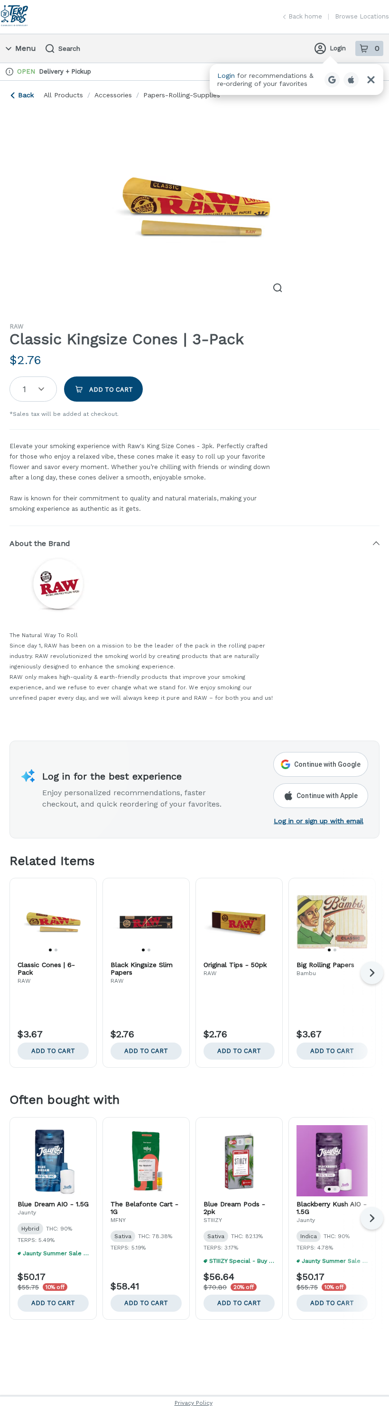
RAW (16, 326)
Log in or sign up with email (318, 821)
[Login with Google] (332, 79)
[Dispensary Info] (9, 71)
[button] (296, 79)
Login (338, 48)
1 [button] (24, 389)
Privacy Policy (194, 1403)
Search (69, 48)
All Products (63, 95)
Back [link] (26, 95)
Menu (25, 48)
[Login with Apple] (351, 79)
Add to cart (53, 1050)
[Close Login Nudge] (371, 80)
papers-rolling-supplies (181, 95)
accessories (113, 95)
